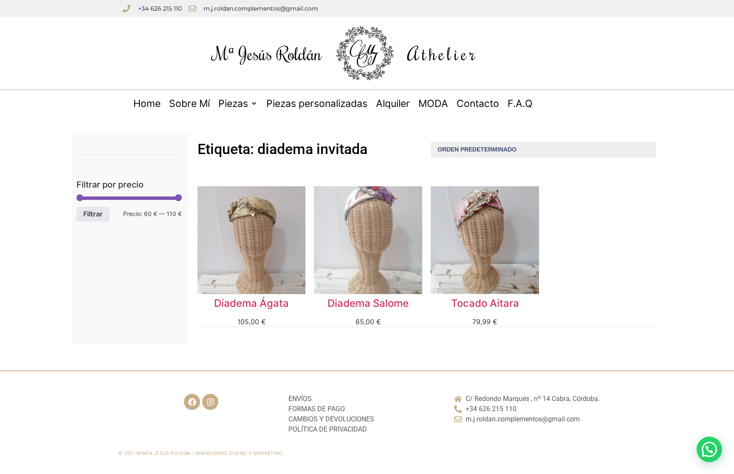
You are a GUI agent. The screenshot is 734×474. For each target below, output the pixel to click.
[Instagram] (210, 402)
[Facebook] (192, 402)
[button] (709, 449)
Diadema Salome (368, 303)
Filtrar (93, 214)
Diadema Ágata (251, 303)
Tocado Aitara (485, 303)
